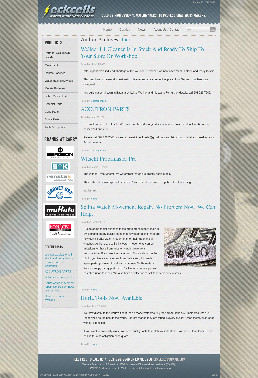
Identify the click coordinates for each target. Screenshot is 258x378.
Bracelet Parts (53, 103)
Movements (52, 65)
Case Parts (52, 111)
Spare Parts (52, 119)
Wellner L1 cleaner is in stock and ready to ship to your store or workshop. (142, 52)
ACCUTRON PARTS (105, 108)
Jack (126, 39)
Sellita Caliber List (56, 96)
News (94, 199)
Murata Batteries (55, 88)
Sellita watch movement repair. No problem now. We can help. (148, 210)
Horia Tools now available (111, 297)
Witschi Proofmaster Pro (109, 158)
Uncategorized (98, 101)
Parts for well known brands (57, 55)
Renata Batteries (55, 72)
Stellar (215, 374)
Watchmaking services (59, 80)
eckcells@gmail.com (169, 360)
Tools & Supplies (55, 127)
